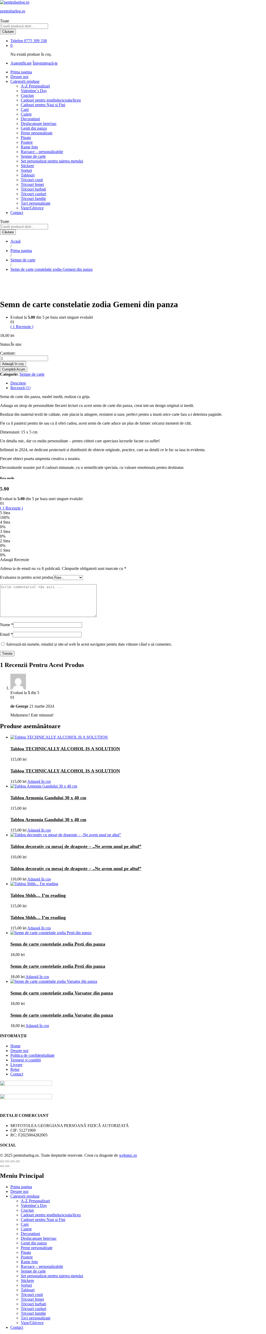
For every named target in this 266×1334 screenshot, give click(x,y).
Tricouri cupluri (33, 194)
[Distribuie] (7, 1161)
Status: (5, 344)
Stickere (27, 165)
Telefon (16, 41)
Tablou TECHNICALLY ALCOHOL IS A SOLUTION (65, 748)
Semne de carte (33, 156)
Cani (25, 109)
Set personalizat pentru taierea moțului (52, 161)
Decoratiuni (30, 119)
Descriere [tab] (18, 383)
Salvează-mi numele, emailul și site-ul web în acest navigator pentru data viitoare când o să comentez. (89, 644)
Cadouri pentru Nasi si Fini (43, 105)
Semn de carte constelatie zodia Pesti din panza (57, 944)
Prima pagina (21, 72)
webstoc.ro (128, 1155)
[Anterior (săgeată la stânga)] (2, 1166)
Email (6, 634)
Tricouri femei (32, 184)
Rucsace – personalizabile (42, 151)
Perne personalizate (36, 133)
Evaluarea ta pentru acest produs (26, 577)
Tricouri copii (32, 180)
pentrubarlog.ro (12, 11)
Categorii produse (24, 1196)
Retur (14, 1069)
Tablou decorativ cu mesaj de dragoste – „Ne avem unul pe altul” (75, 846)
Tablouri (28, 175)
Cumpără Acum (13, 369)
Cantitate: (8, 353)
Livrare (16, 1064)
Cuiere (26, 114)
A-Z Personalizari (35, 86)
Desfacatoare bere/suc (39, 123)
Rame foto (29, 147)
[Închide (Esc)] (2, 1161)
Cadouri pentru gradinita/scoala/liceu (51, 100)
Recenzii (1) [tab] (20, 388)
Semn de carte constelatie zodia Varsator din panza (61, 993)
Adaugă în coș (13, 364)
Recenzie (21, 326)
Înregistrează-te (45, 63)
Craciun (27, 95)
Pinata (26, 137)
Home (15, 1046)
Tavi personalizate (35, 203)
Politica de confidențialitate (32, 1055)
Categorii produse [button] (24, 81)
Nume (6, 624)
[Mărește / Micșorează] (18, 1161)
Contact (16, 212)
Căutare (8, 32)
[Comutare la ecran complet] (12, 1161)
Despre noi (19, 76)
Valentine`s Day (34, 91)
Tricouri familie (33, 198)
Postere (27, 142)
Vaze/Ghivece (32, 208)
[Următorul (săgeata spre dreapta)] (7, 1166)
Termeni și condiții (25, 1060)
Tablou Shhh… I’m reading (38, 895)
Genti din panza (34, 128)
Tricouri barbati (33, 189)
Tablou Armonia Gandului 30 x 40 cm (48, 797)
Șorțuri (26, 170)
